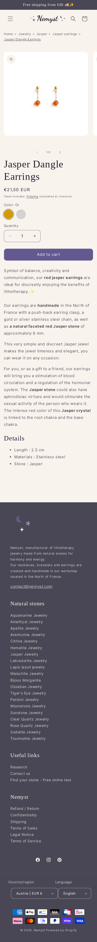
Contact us (20, 773)
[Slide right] (60, 152)
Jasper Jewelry (24, 654)
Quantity (11, 226)
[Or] (8, 214)
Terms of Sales (23, 828)
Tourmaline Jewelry (28, 738)
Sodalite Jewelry (25, 732)
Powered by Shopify (61, 930)
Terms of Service (25, 841)
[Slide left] (37, 152)
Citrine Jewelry (24, 641)
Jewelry (24, 34)
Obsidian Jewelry (26, 686)
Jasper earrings (65, 34)
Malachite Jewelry (26, 673)
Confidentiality (23, 815)
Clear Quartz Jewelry (29, 719)
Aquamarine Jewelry (29, 615)
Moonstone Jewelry (28, 706)
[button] (10, 18)
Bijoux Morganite (25, 680)
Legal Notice (22, 834)
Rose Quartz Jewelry (29, 725)
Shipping (32, 196)
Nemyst (39, 930)
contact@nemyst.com (31, 586)
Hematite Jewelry (26, 648)
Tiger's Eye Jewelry (28, 693)
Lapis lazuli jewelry (27, 667)
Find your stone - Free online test (40, 780)
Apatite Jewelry (24, 628)
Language (63, 882)
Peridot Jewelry (24, 699)
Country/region (21, 882)
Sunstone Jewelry (26, 712)
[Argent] (21, 214)
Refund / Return (24, 808)
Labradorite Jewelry (28, 660)
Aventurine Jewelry (27, 634)
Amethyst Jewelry (26, 621)
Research (18, 767)
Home (8, 34)
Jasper (41, 34)
